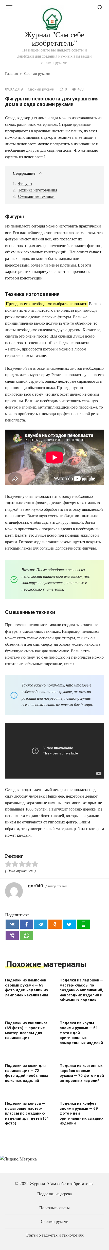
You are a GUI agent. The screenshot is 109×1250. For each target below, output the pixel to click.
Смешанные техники (36, 196)
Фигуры (25, 183)
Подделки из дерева (54, 1194)
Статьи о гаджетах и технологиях (55, 1235)
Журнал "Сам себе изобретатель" (54, 38)
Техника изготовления (37, 190)
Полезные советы (54, 1208)
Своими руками (41, 89)
